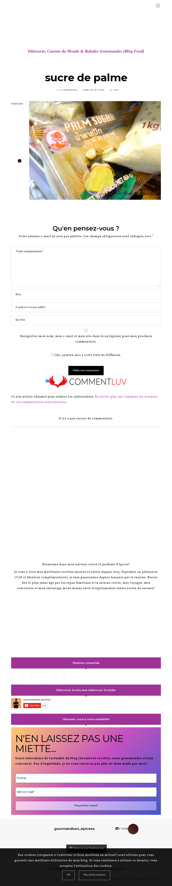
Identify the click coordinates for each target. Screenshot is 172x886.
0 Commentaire (67, 90)
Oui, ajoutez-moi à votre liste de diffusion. (87, 355)
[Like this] (16, 163)
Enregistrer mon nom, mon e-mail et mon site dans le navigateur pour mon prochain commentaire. (86, 339)
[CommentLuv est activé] (87, 382)
